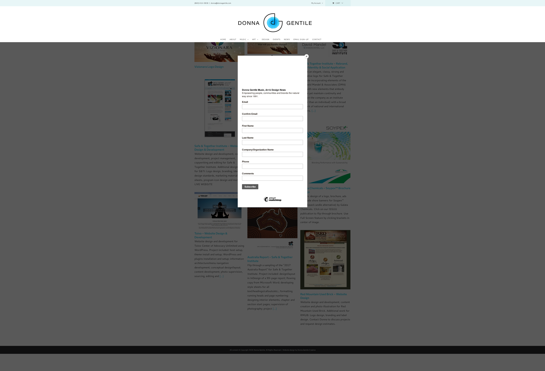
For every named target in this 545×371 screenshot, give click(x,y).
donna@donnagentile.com (221, 3)
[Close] (306, 56)
